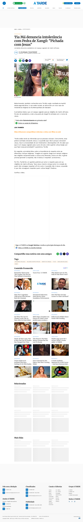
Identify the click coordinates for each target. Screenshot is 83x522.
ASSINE (77, 3)
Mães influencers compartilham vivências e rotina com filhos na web (37, 132)
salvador (51, 502)
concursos (51, 498)
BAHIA (54, 8)
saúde (50, 494)
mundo (57, 498)
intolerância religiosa (20, 261)
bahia (50, 491)
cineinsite (51, 496)
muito (57, 496)
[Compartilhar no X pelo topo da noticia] (26, 60)
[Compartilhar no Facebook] (23, 60)
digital (50, 501)
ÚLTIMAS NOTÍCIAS (11, 8)
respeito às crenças (46, 261)
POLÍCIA (60, 8)
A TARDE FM (71, 491)
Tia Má (54, 261)
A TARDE (70, 490)
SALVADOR (47, 8)
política (57, 501)
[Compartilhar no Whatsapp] (20, 60)
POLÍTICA (32, 8)
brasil (50, 493)
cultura (50, 499)
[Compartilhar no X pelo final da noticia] (64, 254)
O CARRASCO (67, 8)
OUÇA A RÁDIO (19, 3)
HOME (15, 29)
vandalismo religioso (62, 261)
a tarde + (20, 29)
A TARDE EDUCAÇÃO (73, 495)
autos (50, 490)
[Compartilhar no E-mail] (30, 60)
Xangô (16, 263)
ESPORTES (39, 8)
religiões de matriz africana (33, 261)
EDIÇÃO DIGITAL (77, 8)
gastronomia (58, 494)
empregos (58, 493)
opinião (57, 499)
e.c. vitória (58, 491)
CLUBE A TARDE (68, 3)
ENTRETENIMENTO (26, 29)
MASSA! (70, 493)
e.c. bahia (58, 490)
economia (51, 504)
